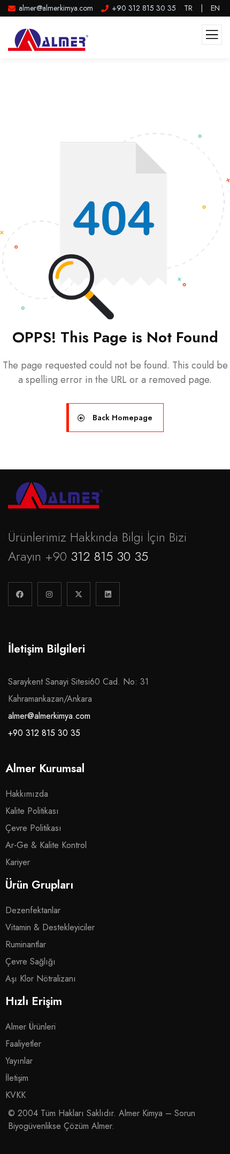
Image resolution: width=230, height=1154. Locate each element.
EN (215, 8)
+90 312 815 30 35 (44, 733)
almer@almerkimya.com (49, 716)
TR (188, 8)
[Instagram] (49, 594)
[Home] (55, 495)
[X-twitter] (79, 594)
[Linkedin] (108, 594)
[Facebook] (20, 594)
